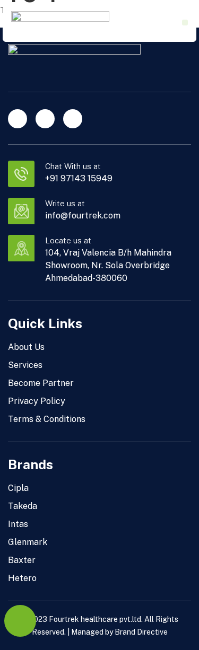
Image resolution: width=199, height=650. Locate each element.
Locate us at (68, 240)
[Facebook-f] (72, 118)
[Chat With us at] (21, 174)
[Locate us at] (21, 248)
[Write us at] (21, 211)
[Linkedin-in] (17, 118)
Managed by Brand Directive (119, 632)
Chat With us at (73, 166)
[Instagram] (45, 118)
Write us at (65, 203)
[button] (185, 22)
